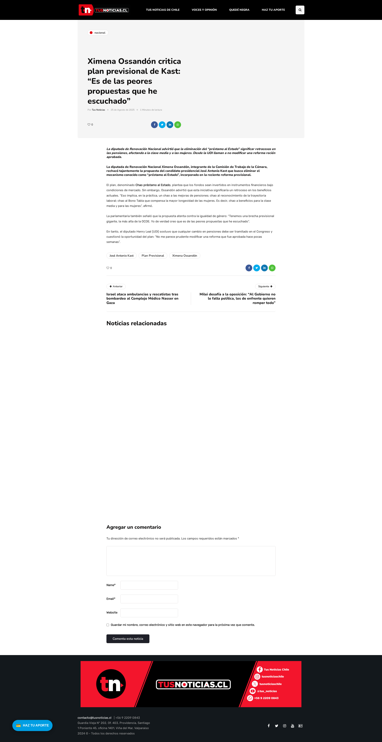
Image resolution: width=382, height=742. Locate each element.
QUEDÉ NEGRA (239, 10)
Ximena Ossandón (184, 256)
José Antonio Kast (122, 256)
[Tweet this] (162, 124)
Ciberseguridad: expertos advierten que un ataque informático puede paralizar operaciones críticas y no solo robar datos (215, 419)
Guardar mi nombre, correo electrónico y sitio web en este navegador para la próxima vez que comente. (183, 625)
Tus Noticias (98, 109)
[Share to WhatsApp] (177, 124)
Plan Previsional (153, 256)
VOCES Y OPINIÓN (204, 10)
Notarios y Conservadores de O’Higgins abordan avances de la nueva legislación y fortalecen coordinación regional (215, 367)
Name (111, 585)
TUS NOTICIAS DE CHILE (162, 10)
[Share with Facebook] (154, 124)
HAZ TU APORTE (273, 10)
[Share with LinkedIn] (170, 124)
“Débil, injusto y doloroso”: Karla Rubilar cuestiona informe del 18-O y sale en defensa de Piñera (208, 467)
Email (110, 599)
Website (111, 612)
